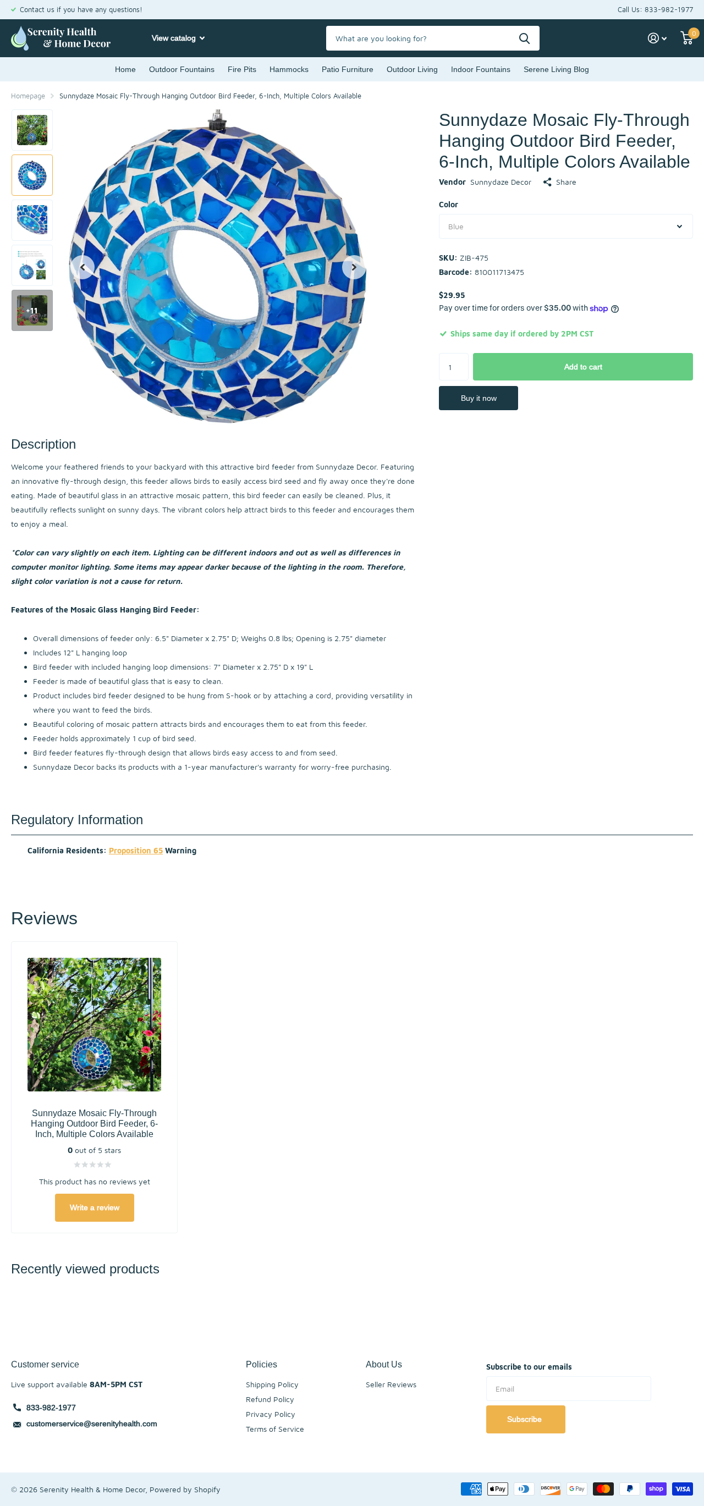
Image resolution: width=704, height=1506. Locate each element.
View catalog (175, 38)
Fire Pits (242, 69)
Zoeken (524, 38)
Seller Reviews (391, 1384)
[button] (82, 266)
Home (125, 69)
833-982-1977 (51, 1407)
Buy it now (479, 398)
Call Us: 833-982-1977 (655, 9)
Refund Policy (270, 1399)
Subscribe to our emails (529, 1366)
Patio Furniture (347, 69)
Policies (261, 1364)
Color (448, 204)
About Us (384, 1364)
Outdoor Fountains (182, 69)
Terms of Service (275, 1428)
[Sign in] (657, 38)
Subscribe (525, 1419)
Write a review (94, 1207)
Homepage (28, 95)
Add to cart (583, 366)
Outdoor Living (412, 69)
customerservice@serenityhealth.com (91, 1423)
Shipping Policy (272, 1384)
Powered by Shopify (185, 1489)
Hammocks (289, 69)
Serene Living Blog (556, 69)
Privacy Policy (270, 1414)
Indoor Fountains (480, 69)
